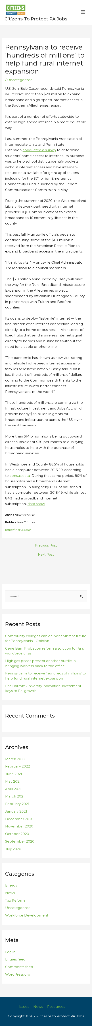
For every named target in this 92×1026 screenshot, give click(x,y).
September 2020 (19, 841)
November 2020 (19, 826)
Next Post (46, 554)
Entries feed (15, 959)
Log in (10, 952)
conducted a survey (39, 150)
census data (20, 475)
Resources (56, 1006)
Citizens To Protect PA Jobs (35, 19)
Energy (11, 885)
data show (36, 504)
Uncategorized (20, 80)
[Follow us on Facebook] (69, 1006)
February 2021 (17, 804)
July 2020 (13, 849)
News (10, 893)
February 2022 (17, 766)
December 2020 (19, 819)
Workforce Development (26, 915)
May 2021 (13, 781)
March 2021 (15, 796)
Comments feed (19, 967)
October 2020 (17, 834)
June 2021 (13, 774)
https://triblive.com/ (18, 529)
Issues (24, 1006)
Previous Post (46, 545)
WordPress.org (17, 974)
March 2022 (15, 759)
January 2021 (16, 811)
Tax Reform (15, 900)
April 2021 (13, 789)
